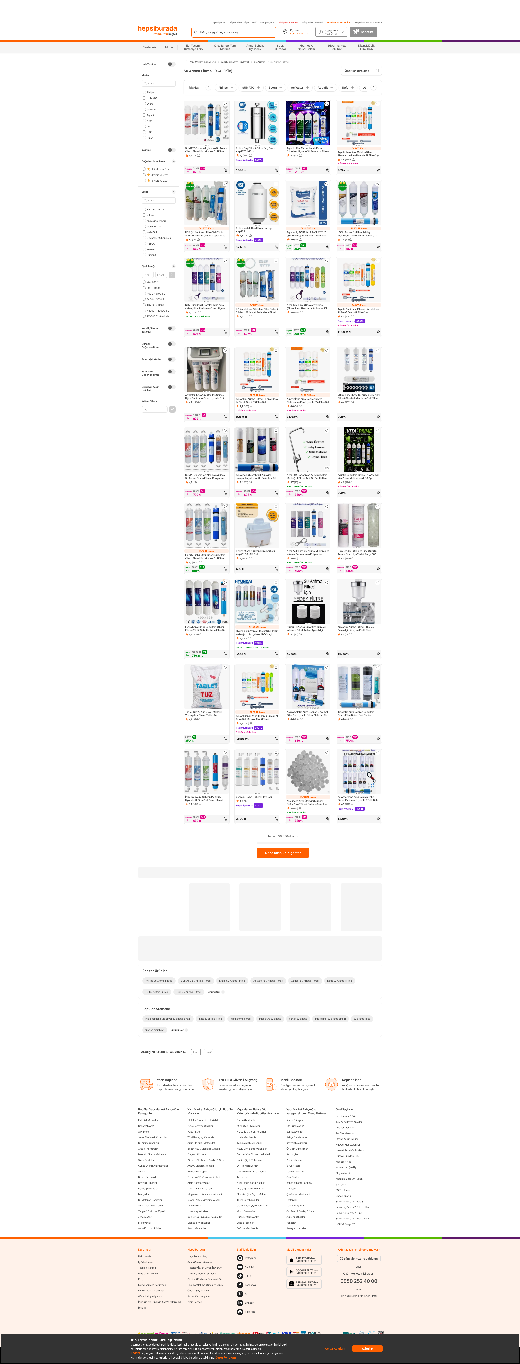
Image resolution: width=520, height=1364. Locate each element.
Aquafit (151, 114)
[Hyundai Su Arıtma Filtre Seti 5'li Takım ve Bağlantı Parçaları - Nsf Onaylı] (257, 602)
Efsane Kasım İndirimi (347, 1138)
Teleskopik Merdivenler (249, 1142)
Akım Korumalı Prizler (149, 1228)
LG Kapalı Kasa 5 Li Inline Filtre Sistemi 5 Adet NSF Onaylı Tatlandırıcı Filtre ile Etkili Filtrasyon (257, 311)
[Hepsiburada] (157, 28)
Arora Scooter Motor (198, 1182)
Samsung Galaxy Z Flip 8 (349, 1212)
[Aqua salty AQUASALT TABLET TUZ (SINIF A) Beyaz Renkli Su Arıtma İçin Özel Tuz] (308, 203)
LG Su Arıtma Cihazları (199, 1188)
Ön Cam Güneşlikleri (297, 1148)
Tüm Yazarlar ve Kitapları (349, 1121)
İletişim (142, 1307)
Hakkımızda (144, 1256)
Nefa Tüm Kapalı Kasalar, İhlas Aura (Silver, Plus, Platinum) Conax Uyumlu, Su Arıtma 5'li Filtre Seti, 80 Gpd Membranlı (206, 306)
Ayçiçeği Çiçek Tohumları (250, 1188)
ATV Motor (144, 1131)
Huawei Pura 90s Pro (347, 1155)
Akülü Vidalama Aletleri (150, 1205)
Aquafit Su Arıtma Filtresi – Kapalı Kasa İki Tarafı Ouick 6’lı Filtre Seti (358, 311)
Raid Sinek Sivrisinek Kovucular (204, 1216)
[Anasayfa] (186, 62)
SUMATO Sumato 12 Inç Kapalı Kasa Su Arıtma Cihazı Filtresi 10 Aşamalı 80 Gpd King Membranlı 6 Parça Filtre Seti (206, 476)
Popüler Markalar (345, 1133)
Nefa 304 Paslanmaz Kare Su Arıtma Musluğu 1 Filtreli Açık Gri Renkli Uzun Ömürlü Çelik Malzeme (307, 476)
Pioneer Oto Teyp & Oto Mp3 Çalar (206, 1160)
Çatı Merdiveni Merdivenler (251, 1171)
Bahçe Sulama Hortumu (299, 1182)
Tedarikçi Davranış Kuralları (202, 1273)
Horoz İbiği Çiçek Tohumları (251, 1131)
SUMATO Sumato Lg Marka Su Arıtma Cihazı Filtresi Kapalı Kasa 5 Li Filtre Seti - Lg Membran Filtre (206, 150)
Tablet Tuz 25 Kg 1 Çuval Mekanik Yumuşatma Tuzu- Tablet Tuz (203, 713)
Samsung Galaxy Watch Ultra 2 (352, 1218)
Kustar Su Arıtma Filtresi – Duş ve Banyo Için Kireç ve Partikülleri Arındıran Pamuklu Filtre (356, 628)
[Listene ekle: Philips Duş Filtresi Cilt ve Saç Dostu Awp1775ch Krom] (276, 103)
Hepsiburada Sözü (346, 1116)
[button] (172, 275)
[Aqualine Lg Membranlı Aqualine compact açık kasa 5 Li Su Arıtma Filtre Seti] (257, 450)
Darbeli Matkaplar (246, 1120)
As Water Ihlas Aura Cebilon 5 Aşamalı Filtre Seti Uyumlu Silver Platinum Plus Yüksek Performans (307, 713)
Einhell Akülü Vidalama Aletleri (203, 1177)
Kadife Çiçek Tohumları (249, 1160)
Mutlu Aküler (194, 1205)
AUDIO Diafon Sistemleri (200, 1165)
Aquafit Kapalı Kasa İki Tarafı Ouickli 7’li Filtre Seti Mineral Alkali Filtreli (257, 717)
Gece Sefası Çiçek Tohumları (252, 1205)
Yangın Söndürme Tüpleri (151, 1211)
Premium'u (160, 34)
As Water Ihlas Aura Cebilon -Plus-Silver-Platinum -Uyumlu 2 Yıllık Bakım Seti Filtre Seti (359, 798)
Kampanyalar (267, 22)
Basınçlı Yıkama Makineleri (152, 1154)
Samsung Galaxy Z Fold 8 (349, 1201)
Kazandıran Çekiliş (346, 1167)
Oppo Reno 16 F (344, 1195)
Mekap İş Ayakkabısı (198, 1222)
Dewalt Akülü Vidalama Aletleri (204, 1199)
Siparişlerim (218, 22)
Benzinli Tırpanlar (147, 1182)
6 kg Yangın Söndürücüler (250, 1182)
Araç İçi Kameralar (148, 1148)
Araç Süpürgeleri (295, 1120)
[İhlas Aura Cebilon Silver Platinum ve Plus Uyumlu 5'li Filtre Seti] (359, 123)
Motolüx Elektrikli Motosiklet (202, 1120)
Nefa (149, 120)
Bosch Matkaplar (196, 1228)
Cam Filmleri (293, 1177)
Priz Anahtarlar (294, 1160)
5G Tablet (341, 1184)
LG (148, 126)
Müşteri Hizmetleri (312, 22)
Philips (150, 92)
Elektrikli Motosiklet (148, 1120)
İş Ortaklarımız (146, 1262)
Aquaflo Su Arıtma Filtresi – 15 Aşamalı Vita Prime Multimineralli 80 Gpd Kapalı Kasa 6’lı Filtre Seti (358, 476)
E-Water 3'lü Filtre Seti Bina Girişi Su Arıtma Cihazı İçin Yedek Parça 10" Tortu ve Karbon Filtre (357, 552)
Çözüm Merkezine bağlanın (359, 1258)
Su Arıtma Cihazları (148, 1142)
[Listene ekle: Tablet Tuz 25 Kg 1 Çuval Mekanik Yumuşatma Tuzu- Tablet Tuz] (225, 667)
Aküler (141, 1171)
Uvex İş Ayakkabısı (197, 1211)
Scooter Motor (146, 1125)
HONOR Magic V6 (345, 1224)
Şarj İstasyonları (294, 1131)
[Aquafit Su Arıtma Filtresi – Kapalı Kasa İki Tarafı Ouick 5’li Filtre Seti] (257, 369)
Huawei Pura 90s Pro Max (350, 1150)
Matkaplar (291, 1188)
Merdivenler (144, 1222)
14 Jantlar (242, 1177)
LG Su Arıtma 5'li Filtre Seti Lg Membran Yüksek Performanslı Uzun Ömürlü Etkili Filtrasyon (358, 234)
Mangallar (143, 1194)
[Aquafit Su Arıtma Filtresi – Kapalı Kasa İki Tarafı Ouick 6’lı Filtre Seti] (359, 280)
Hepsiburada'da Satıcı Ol (368, 22)
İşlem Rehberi (194, 1301)
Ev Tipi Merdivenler (247, 1165)
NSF (149, 132)
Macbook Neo (343, 1161)
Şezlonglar (292, 1154)
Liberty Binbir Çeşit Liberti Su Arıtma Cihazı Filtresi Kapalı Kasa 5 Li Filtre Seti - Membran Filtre (205, 556)
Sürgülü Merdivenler (248, 1216)
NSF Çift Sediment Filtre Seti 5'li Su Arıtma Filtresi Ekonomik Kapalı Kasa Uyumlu (205, 234)
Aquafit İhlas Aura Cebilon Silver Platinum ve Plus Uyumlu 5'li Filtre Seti (358, 154)
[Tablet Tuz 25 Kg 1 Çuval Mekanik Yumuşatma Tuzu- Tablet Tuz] (206, 687)
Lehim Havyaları (295, 1205)
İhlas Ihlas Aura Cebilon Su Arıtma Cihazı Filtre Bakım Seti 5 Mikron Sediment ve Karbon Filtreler (356, 713)
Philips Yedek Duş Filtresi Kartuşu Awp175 (254, 230)
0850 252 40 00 (358, 1281)
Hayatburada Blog (197, 1256)
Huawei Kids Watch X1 (348, 1144)
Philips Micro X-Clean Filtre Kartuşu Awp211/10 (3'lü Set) (255, 552)
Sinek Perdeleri (146, 1160)
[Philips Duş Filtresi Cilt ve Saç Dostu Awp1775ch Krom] (257, 123)
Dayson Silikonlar (196, 1154)
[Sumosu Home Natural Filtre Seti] (257, 771)
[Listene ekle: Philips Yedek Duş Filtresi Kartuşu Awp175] (276, 184)
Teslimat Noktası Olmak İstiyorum (205, 1284)
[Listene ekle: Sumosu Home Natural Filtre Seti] (276, 752)
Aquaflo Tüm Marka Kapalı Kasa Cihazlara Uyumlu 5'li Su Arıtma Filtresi (308, 150)
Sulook (150, 137)
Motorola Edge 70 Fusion (349, 1178)
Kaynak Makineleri (296, 1142)
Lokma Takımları (295, 1171)
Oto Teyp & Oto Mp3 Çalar (300, 1211)
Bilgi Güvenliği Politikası (151, 1290)
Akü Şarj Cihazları (296, 1216)
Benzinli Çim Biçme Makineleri (253, 1154)
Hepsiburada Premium (339, 22)
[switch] (172, 64)
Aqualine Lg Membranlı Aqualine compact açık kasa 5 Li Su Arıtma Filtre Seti (257, 476)
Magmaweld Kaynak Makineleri (204, 1194)
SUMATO (152, 97)
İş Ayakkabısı (293, 1165)
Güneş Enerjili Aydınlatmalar (153, 1165)
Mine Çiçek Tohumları (248, 1125)
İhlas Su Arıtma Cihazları (200, 1125)
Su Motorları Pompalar (150, 1199)
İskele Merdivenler (247, 1137)
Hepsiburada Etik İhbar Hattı (359, 1295)
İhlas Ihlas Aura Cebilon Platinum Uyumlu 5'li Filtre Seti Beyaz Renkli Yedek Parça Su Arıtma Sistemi (204, 798)
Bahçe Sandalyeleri (297, 1137)
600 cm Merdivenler (248, 1228)
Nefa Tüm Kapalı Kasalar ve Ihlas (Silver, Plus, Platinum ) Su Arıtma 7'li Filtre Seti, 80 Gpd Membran (307, 306)
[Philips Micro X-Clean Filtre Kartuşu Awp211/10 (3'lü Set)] (257, 526)
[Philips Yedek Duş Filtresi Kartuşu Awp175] (257, 203)
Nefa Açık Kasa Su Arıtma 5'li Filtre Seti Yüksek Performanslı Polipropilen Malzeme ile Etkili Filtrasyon (308, 552)
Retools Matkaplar (197, 1171)
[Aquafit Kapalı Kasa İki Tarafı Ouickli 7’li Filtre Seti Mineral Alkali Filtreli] (257, 687)
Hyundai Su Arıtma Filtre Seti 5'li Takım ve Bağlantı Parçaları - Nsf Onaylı (257, 632)
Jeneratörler (144, 1216)
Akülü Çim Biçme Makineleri (252, 1148)
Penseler (291, 1222)
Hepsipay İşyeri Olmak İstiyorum (204, 1267)
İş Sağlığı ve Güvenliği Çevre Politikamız (159, 1301)
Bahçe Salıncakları (148, 1177)
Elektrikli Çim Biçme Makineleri (253, 1194)
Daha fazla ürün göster (283, 853)
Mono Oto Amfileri (246, 1211)
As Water (151, 109)
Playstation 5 (343, 1173)
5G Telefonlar (343, 1190)
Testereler (291, 1199)
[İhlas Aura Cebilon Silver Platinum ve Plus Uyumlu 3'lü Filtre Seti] (308, 369)
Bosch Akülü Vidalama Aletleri (203, 1148)
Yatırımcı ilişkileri (147, 1267)
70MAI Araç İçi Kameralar (201, 1137)
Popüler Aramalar (345, 1127)
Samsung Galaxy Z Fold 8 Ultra (352, 1207)
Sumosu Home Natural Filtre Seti (254, 796)
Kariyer (142, 1279)
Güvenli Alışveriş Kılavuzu (152, 1296)
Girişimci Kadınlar (288, 22)
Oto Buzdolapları (295, 1125)
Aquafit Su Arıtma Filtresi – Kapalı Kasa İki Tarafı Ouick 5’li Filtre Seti (257, 400)
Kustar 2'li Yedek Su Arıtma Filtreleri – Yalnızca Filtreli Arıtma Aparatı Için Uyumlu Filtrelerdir (307, 628)
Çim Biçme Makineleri (298, 1194)
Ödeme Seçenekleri (198, 1290)
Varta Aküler (193, 1131)
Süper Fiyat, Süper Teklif (243, 22)
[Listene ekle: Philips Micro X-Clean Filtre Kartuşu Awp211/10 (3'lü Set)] (276, 506)
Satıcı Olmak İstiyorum (199, 1262)
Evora (150, 103)
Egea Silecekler (245, 1222)
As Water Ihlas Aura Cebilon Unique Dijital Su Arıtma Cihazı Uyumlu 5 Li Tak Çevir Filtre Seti (204, 396)
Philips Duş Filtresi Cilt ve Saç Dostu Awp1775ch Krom (255, 150)
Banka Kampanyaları (198, 1296)
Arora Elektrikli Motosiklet (201, 1142)
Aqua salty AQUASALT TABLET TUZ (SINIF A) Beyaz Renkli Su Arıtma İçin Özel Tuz (307, 234)
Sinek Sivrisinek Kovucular (152, 1137)
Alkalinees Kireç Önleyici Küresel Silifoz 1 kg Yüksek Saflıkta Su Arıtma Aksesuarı (307, 802)
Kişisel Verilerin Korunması (152, 1284)
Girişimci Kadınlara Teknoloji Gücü (205, 1279)
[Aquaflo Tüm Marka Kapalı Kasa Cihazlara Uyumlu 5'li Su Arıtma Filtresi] (308, 123)
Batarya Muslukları (296, 1228)
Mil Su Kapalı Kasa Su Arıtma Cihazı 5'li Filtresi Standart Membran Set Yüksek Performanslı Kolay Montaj (359, 396)
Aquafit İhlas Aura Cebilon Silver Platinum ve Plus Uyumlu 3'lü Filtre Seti (308, 400)
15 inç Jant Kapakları (248, 1199)
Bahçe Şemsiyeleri (148, 1188)
